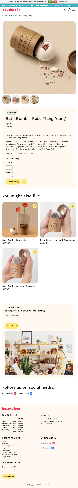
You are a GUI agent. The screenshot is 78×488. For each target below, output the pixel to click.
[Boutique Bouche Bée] (11, 10)
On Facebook (24, 393)
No (55, 1)
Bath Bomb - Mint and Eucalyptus (57, 240)
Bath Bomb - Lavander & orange (18, 286)
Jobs (4, 442)
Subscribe (10, 326)
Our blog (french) (9, 446)
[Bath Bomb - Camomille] (20, 219)
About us (5, 444)
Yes (50, 1)
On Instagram (7, 393)
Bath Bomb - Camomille (14, 240)
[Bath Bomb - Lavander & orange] (20, 265)
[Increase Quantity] (12, 176)
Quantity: (9, 172)
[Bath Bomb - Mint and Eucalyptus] (58, 219)
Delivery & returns (9, 452)
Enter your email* (12, 315)
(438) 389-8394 (46, 423)
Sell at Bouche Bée (9, 454)
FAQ (3, 448)
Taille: (9, 163)
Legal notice (6, 457)
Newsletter (6, 450)
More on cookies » (63, 1)
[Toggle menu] (74, 10)
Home (4, 16)
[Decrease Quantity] (7, 176)
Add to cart (12, 182)
